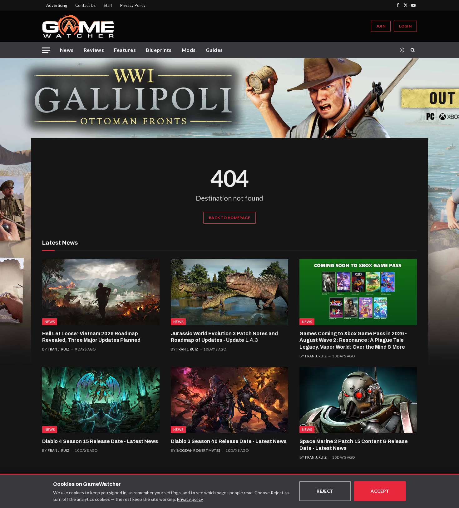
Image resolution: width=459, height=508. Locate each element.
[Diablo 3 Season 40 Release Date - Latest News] (229, 400)
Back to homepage (229, 217)
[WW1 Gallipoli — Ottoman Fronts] (229, 98)
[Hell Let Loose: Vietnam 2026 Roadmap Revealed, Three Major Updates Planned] (101, 292)
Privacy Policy (133, 5)
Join (380, 26)
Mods (189, 50)
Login (405, 26)
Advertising (56, 5)
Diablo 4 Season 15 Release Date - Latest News (100, 441)
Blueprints (159, 50)
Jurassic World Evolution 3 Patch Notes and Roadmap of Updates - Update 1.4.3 (224, 337)
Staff (108, 5)
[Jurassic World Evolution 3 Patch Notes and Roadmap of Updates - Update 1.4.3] (229, 292)
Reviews (94, 50)
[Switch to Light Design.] (402, 49)
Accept (380, 491)
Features (125, 50)
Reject (325, 491)
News (67, 50)
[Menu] (46, 50)
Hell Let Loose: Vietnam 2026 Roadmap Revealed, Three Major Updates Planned (91, 337)
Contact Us (85, 5)
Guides (214, 50)
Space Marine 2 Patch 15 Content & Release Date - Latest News (353, 445)
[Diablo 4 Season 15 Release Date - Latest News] (101, 400)
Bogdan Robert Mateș (198, 450)
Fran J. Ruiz (58, 349)
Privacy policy (190, 499)
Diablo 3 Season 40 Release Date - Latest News (229, 441)
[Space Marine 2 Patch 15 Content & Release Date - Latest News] (358, 400)
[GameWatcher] (78, 26)
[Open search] (414, 50)
